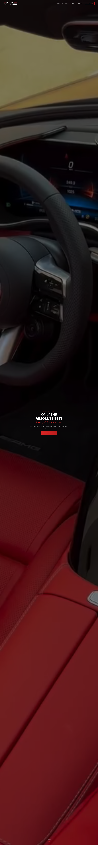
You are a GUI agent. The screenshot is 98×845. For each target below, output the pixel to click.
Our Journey (65, 3)
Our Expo (73, 3)
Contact (80, 3)
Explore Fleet (48, 433)
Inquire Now (89, 3)
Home (58, 3)
